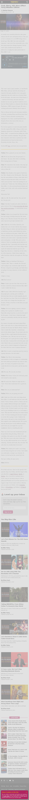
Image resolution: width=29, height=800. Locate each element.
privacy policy (7, 796)
